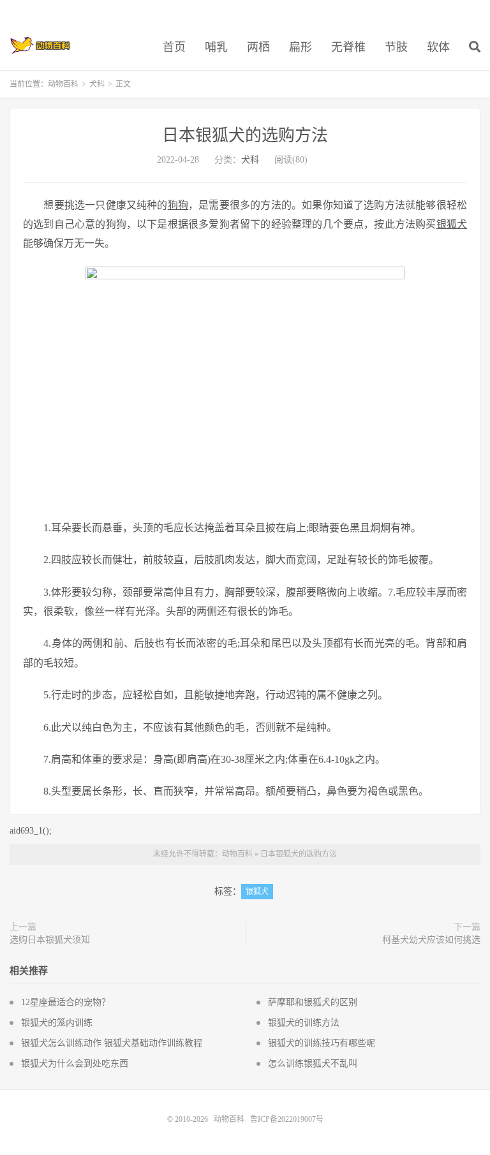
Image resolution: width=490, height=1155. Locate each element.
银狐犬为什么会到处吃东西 (74, 1063)
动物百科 (40, 45)
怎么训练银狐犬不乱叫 (312, 1063)
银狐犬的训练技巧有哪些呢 (321, 1043)
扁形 (300, 47)
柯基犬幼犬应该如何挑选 (431, 940)
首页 (174, 47)
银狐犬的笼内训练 (57, 1022)
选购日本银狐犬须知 (50, 940)
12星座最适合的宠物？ (65, 1002)
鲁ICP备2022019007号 (286, 1119)
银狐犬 (257, 891)
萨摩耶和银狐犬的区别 (312, 1002)
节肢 (396, 47)
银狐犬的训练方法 (303, 1022)
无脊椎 (348, 47)
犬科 (97, 84)
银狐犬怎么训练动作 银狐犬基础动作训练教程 (111, 1043)
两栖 (258, 47)
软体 (438, 47)
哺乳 (216, 47)
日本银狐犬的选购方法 (245, 135)
